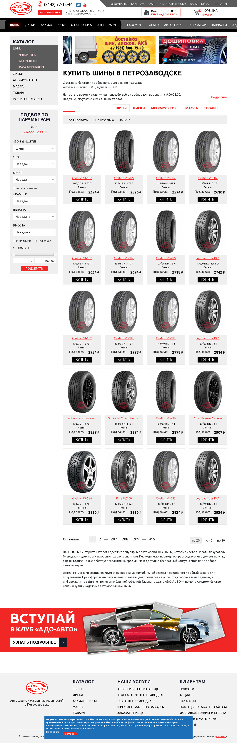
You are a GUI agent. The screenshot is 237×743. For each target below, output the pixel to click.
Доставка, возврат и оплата (203, 712)
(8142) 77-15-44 (58, 4)
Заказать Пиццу (130, 712)
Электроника (81, 25)
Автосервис (173, 25)
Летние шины (27, 55)
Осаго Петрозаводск (134, 701)
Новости (187, 689)
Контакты (220, 3)
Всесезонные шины (32, 66)
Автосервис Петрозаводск (139, 689)
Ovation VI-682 (82, 178)
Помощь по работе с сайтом (203, 707)
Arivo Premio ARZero (82, 418)
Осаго (154, 25)
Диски (30, 25)
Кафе (151, 3)
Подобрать (34, 268)
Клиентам (137, 3)
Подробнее (219, 97)
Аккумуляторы (53, 25)
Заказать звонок (50, 12)
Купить (82, 199)
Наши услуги (134, 681)
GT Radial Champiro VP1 (124, 418)
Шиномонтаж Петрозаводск (140, 707)
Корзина (210, 10)
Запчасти (219, 25)
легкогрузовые (26, 188)
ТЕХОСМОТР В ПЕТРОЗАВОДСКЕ (140, 695)
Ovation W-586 (82, 498)
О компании (119, 3)
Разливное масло (27, 99)
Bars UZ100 (124, 498)
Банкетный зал (200, 3)
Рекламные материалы (198, 718)
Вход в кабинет (164, 10)
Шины (14, 25)
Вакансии (188, 701)
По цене (124, 120)
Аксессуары (106, 25)
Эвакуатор (197, 25)
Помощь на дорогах (173, 3)
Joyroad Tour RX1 (207, 258)
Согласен (70, 733)
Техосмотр (134, 25)
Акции (185, 695)
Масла (18, 86)
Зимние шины (28, 60)
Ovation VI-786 (124, 178)
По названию (104, 120)
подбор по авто (34, 131)
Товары (19, 92)
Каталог (23, 41)
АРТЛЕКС (221, 736)
